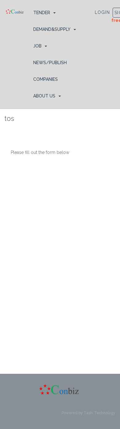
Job (37, 45)
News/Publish (50, 62)
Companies (45, 79)
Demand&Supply (51, 29)
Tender (41, 12)
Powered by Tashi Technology (88, 413)
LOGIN (102, 12)
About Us (44, 95)
